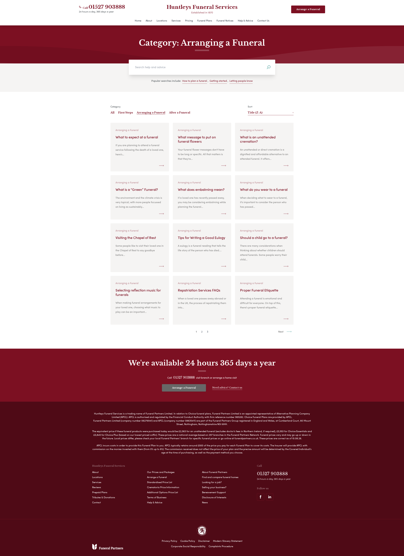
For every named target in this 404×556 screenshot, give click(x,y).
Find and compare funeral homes (220, 477)
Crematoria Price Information (163, 487)
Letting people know (241, 81)
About (149, 20)
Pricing (189, 20)
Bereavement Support (214, 492)
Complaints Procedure (221, 546)
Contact (96, 502)
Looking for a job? (212, 482)
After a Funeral (179, 112)
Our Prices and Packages (161, 472)
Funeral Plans (204, 20)
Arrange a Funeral (184, 387)
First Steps (125, 112)
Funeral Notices (225, 20)
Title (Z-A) (255, 112)
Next (281, 331)
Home (138, 20)
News (205, 502)
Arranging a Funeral (151, 112)
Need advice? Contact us (227, 387)
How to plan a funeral (194, 81)
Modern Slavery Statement (227, 541)
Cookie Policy (187, 541)
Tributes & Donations (103, 497)
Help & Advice (245, 20)
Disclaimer (204, 541)
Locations (162, 20)
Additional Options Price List (162, 492)
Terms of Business (156, 497)
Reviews (96, 487)
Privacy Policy (169, 541)
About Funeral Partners (214, 472)
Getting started (218, 81)
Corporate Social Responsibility (188, 546)
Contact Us (263, 20)
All (112, 112)
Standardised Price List (159, 482)
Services (176, 20)
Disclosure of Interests (214, 497)
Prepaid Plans (99, 492)
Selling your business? (214, 487)
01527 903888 (107, 7)
